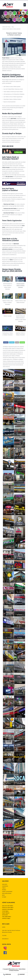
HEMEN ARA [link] (8, 974)
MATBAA (4, 889)
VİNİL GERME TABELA (6, 916)
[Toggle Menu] (25, 4)
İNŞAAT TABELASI (5, 913)
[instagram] (5, 948)
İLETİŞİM (4, 897)
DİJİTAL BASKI (5, 914)
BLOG (3, 895)
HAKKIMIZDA (5, 886)
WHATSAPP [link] (22, 974)
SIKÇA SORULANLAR (6, 893)
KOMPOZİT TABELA (6, 918)
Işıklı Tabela (6, 86)
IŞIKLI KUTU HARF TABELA (7, 905)
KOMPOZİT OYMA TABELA (7, 909)
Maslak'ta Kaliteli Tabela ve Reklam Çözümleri (20, 285)
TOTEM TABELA (5, 911)
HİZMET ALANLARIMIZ (7, 891)
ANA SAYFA (4, 884)
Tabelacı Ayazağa (8, 316)
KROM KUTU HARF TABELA (7, 907)
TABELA (4, 888)
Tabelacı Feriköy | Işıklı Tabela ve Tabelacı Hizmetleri (7, 302)
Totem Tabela (7, 91)
